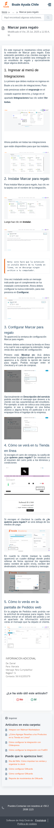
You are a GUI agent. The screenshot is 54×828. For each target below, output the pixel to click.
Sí (35, 699)
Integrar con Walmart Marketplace (24, 729)
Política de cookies (27, 824)
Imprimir (13, 718)
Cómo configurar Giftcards (21, 769)
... (13, 12)
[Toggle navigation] (49, 4)
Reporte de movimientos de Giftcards (26, 778)
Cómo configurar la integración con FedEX (28, 750)
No (21, 699)
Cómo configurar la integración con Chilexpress (25, 743)
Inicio (4, 12)
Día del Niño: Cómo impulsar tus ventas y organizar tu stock (28, 762)
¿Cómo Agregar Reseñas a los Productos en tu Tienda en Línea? (28, 736)
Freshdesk (40, 820)
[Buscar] (48, 17)
